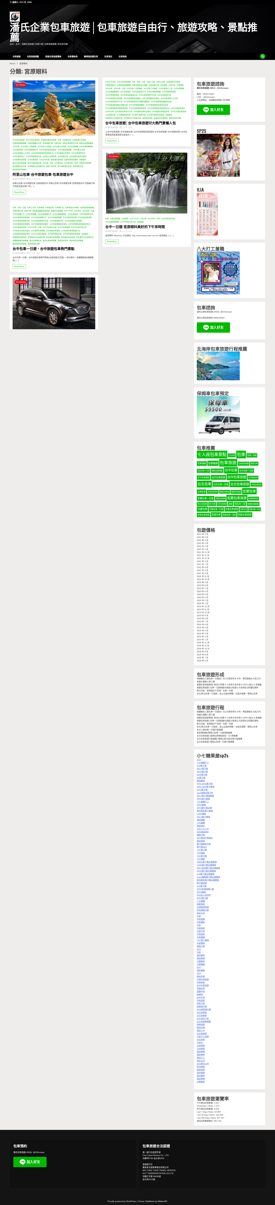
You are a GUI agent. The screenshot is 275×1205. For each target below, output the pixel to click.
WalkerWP (162, 1201)
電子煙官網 (202, 883)
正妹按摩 (201, 1045)
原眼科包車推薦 (57, 211)
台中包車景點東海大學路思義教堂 (137, 102)
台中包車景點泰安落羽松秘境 (157, 105)
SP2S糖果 (201, 892)
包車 (59, 140)
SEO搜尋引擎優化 (205, 838)
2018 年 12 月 (203, 642)
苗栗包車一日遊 (254, 509)
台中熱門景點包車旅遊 (71, 234)
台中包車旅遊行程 (56, 221)
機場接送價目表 (91, 56)
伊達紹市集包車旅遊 (48, 140)
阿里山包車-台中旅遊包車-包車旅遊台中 (43, 174)
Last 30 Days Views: (206, 1115)
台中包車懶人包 (19, 214)
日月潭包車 (58, 163)
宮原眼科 (82, 160)
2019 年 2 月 (202, 636)
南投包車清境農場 (86, 143)
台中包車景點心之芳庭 (21, 153)
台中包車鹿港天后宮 (33, 157)
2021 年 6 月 (202, 567)
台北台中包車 (44, 160)
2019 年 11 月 (203, 609)
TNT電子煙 (202, 850)
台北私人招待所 (204, 895)
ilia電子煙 (201, 778)
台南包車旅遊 (256, 484)
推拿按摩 (201, 904)
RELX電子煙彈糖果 (205, 796)
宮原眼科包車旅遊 (19, 237)
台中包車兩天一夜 (165, 89)
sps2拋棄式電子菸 (205, 793)
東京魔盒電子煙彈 (205, 811)
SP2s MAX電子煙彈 (205, 787)
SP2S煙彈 (201, 805)
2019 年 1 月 (202, 639)
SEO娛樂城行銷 (204, 1009)
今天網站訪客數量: (205, 1103)
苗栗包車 (243, 509)
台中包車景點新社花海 (113, 102)
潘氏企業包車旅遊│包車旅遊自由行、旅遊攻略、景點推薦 (134, 32)
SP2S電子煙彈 (203, 799)
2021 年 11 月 (203, 555)
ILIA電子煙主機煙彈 (205, 874)
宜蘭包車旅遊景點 (71, 160)
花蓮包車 (202, 509)
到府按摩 (201, 1073)
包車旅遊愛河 (110, 85)
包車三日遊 (31, 208)
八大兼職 (201, 823)
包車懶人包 (59, 208)
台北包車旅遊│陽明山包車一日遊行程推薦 (215, 742)
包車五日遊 (160, 82)
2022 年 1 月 (202, 549)
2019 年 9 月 (202, 615)
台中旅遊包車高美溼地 (21, 234)
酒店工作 (201, 1030)
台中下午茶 (68, 211)
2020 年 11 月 (203, 576)
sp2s (199, 760)
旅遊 (230, 504)
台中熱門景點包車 (55, 234)
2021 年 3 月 (202, 573)
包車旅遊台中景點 (79, 140)
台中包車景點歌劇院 (136, 105)
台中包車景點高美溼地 (58, 224)
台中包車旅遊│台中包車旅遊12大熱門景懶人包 (140, 123)
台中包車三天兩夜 (44, 147)
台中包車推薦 (73, 147)
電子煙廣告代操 (204, 844)
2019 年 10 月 (203, 612)
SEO (199, 949)
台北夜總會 (202, 1012)
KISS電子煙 (202, 775)
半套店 (200, 1042)
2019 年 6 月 (202, 624)
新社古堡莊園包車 (34, 163)
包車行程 (57, 143)
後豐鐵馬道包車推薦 (20, 241)
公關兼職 (201, 964)
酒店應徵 (201, 958)
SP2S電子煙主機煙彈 (206, 871)
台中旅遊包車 (63, 157)
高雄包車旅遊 (245, 514)
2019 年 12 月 (203, 606)
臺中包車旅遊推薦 (49, 241)
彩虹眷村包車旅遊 (68, 237)
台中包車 (16, 147)
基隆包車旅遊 (236, 492)
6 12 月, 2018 (126, 128)
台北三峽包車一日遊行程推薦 (210, 730)
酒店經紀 (201, 826)
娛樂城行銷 (202, 1006)
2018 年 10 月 (203, 648)
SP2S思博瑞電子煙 (205, 889)
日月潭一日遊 (48, 163)
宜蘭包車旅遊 (237, 498)
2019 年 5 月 (202, 627)
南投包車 (254, 464)
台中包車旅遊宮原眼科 (47, 150)
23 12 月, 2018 (34, 253)
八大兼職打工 (203, 763)
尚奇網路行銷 (203, 910)
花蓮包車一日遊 (216, 509)
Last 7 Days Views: (206, 1112)
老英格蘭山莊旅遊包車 (36, 166)
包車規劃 (180, 85)
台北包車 (204, 484)
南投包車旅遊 (217, 471)
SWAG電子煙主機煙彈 (207, 862)
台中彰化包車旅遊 (49, 157)
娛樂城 (200, 994)
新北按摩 (201, 1067)
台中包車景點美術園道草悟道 (116, 108)
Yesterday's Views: (205, 1106)
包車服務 (17, 56)
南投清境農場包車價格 (41, 211)
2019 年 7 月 (202, 621)
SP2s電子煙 (202, 790)
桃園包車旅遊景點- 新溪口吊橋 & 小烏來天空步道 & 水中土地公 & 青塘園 (229, 684)
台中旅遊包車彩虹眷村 (78, 157)
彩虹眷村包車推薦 (53, 237)
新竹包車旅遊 (222, 504)
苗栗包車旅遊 (204, 515)
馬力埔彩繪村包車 (64, 166)
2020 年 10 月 (203, 579)
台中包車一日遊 (88, 211)
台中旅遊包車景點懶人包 (70, 231)
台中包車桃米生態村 (62, 153)
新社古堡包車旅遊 (19, 163)
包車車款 (201, 928)
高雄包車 (216, 514)
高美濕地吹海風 (34, 244)
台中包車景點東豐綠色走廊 (161, 102)
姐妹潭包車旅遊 (57, 160)
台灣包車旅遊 (213, 492)
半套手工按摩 (203, 1036)
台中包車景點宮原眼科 (21, 224)
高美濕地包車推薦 (76, 241)
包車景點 (163, 85)
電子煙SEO (202, 847)
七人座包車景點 (212, 454)
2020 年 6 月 (202, 591)
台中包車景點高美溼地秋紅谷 (42, 153)
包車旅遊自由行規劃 (139, 85)
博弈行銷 (201, 1003)
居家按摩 (201, 1070)
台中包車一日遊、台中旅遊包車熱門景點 (43, 248)
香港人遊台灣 (51, 166)
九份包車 (232, 455)
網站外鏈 (201, 976)
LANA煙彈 (201, 814)
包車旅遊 (228, 462)
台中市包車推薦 (64, 227)
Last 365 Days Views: (207, 1118)
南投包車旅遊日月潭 (70, 143)
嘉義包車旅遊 (224, 492)
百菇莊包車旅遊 (85, 163)
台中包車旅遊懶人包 (39, 218)
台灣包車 (202, 491)
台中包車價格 (204, 477)
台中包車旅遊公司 (31, 150)
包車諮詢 (123, 56)
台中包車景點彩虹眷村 (39, 224)
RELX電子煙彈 (203, 817)
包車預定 (108, 56)
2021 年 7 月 (202, 564)
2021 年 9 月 (202, 561)
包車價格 (40, 208)
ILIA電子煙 (201, 766)
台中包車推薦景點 (86, 147)
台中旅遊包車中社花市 (123, 112)
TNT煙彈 (201, 853)
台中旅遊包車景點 (19, 160)
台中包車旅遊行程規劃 (73, 221)
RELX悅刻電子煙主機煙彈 (208, 868)
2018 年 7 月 (202, 657)
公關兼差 (201, 961)
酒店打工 (201, 1058)
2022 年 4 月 (202, 540)
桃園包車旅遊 (253, 504)
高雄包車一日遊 (229, 515)
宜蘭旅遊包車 (253, 498)
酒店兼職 (201, 820)
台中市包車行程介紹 (79, 227)
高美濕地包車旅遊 (19, 170)
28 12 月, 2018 (34, 179)
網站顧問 (201, 781)
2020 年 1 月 (202, 603)
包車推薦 (213, 463)
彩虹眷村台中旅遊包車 (84, 237)
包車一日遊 (21, 208)
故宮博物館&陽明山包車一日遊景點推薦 (214, 733)
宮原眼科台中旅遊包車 (36, 237)
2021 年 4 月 (202, 570)
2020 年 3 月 (202, 597)
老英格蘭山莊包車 (19, 166)
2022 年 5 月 (202, 537)
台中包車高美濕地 (19, 227)
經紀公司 (201, 913)
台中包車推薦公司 (44, 214)
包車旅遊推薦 (243, 464)
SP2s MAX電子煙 (204, 784)
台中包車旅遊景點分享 (21, 221)
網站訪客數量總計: (205, 1121)
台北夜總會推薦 (204, 1021)
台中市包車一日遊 (34, 227)
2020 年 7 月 (202, 588)
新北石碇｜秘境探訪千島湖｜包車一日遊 (215, 690)
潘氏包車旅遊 (19, 179)
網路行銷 (201, 835)
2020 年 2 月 (202, 600)
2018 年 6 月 (202, 660)
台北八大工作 (203, 829)
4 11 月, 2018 (126, 231)
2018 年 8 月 (202, 654)
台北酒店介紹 (203, 1018)
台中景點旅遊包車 (124, 115)
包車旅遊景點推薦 (19, 143)
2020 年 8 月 (202, 585)
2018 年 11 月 (203, 645)
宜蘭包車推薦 (220, 498)
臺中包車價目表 (35, 241)
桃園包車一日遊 (239, 504)
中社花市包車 (110, 82)
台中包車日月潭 (79, 150)
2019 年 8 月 (202, 618)
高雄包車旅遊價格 (53, 56)
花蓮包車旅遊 (231, 509)
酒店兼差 (201, 955)
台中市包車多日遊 (49, 227)
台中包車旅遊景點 (85, 218)
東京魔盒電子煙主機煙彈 (208, 880)
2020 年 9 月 (202, 582)
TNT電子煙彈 (203, 940)
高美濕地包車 (78, 166)
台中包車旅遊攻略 (70, 218)
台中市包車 (109, 112)
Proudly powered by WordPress (122, 1201)
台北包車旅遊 (33, 160)
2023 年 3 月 (202, 534)
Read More (19, 192)
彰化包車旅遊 (202, 504)
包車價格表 (73, 56)
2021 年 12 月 (203, 552)
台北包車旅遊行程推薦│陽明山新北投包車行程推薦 (219, 739)
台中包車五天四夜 (59, 147)
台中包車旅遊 (18, 150)
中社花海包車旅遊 (33, 140)
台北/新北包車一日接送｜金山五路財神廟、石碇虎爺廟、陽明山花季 (227, 693)
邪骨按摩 (201, 1024)
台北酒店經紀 (203, 832)
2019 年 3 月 (202, 633)
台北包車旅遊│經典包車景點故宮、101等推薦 (217, 736)
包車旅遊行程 (48, 143)
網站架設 (201, 841)
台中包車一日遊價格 (28, 147)
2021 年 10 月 (203, 558)
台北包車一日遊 (220, 484)
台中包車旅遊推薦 (64, 150)
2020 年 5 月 (202, 594)
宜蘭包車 (249, 491)
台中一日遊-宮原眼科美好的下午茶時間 (135, 226)
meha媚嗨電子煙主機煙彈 (208, 877)
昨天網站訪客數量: (205, 1109)
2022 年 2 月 (202, 546)
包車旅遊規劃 (33, 56)
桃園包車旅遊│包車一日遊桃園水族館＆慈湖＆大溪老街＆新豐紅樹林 (227, 687)
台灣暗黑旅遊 (203, 907)
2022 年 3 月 (202, 543)
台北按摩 (201, 1039)
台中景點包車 (110, 115)
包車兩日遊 (66, 140)
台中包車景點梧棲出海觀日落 (116, 105)
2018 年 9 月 (202, 651)
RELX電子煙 (202, 769)
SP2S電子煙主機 (204, 808)
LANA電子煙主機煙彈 (206, 865)
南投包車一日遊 (204, 471)
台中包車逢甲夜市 (78, 153)
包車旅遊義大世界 (34, 143)
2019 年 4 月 (202, 630)
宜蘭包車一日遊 (206, 498)
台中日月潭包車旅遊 (39, 234)
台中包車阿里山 (19, 157)
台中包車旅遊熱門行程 (39, 221)
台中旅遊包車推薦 (38, 231)
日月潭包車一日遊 (71, 163)
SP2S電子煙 (202, 772)
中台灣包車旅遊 (19, 140)
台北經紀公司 (203, 1064)
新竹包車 (212, 504)
